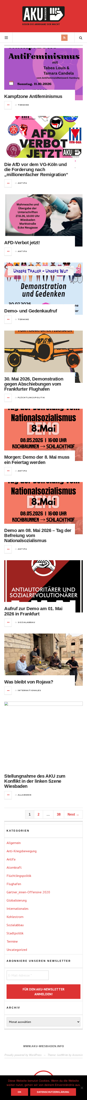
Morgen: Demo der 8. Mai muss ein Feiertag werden (36, 459)
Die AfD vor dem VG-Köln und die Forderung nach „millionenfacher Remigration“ (36, 169)
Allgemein (24, 795)
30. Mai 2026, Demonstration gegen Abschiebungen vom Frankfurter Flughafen (33, 384)
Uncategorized (17, 949)
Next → (73, 814)
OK (19, 1092)
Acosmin (77, 1055)
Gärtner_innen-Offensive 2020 (28, 892)
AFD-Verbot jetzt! (22, 242)
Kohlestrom (15, 917)
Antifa (22, 183)
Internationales (29, 690)
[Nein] (82, 1088)
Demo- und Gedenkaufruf (30, 311)
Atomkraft (14, 867)
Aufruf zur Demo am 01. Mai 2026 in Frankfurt (33, 611)
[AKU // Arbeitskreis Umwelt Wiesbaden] (43, 15)
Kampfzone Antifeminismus (33, 96)
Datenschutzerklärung (53, 1092)
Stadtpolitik (15, 933)
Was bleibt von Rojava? (28, 682)
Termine (23, 105)
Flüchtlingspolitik (31, 397)
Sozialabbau (26, 622)
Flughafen (14, 884)
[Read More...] (8, 105)
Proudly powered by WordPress (23, 1055)
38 (59, 814)
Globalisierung (17, 900)
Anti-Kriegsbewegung (22, 851)
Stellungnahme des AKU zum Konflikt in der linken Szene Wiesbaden (34, 781)
